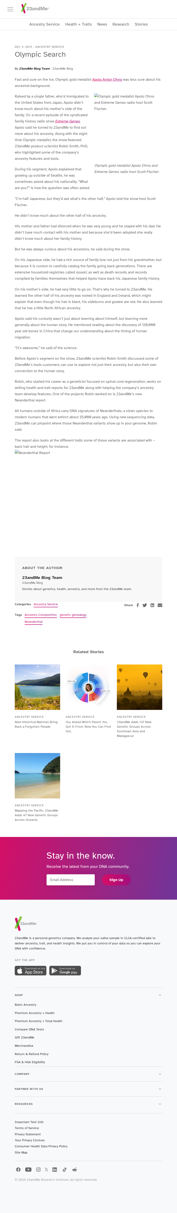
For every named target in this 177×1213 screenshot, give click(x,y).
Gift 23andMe (24, 1037)
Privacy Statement (28, 1134)
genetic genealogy (73, 615)
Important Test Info (29, 1122)
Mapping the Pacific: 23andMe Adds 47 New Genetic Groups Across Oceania (36, 815)
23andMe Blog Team (34, 69)
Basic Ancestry (25, 1005)
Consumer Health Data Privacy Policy (41, 1146)
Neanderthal (33, 622)
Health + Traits (78, 24)
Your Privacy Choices (30, 1140)
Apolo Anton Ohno (107, 79)
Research (120, 24)
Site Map (21, 1152)
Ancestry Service (44, 24)
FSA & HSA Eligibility (30, 1062)
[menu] (12, 9)
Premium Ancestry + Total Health (38, 1021)
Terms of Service (27, 1128)
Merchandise (24, 1046)
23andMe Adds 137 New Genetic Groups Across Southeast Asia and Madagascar (134, 729)
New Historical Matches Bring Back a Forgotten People (36, 724)
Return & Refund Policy (31, 1054)
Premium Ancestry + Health (35, 1013)
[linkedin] (152, 605)
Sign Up (116, 880)
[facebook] (138, 605)
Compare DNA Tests (29, 1029)
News (102, 24)
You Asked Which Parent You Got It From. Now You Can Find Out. (88, 726)
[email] (160, 605)
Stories (141, 24)
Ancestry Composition (41, 615)
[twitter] (144, 605)
